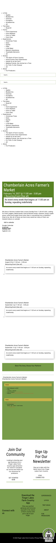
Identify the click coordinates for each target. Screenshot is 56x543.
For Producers (10, 70)
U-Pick (5, 13)
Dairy (7, 43)
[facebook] (3, 516)
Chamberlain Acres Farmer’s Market (17, 260)
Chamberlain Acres (11, 403)
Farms (5, 30)
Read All (8, 28)
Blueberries (9, 17)
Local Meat (9, 48)
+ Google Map (11, 407)
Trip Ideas (6, 26)
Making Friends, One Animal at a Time (18, 63)
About (5, 69)
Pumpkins (9, 20)
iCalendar (5, 227)
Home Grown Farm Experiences (16, 59)
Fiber (7, 46)
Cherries (8, 19)
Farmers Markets (19, 392)
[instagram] (6, 516)
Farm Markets (10, 33)
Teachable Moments (12, 52)
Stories (5, 56)
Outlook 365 (6, 229)
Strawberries (10, 22)
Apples (8, 15)
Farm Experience (11, 32)
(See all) (25, 196)
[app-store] (23, 521)
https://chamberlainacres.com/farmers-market (22, 393)
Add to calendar (9, 222)
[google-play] (33, 521)
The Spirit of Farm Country (15, 57)
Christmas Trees (11, 41)
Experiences (7, 39)
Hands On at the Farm (13, 61)
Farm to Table (10, 35)
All (7, 24)
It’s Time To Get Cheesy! (14, 65)
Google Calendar (7, 225)
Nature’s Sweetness (12, 50)
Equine (8, 45)
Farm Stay (9, 37)
